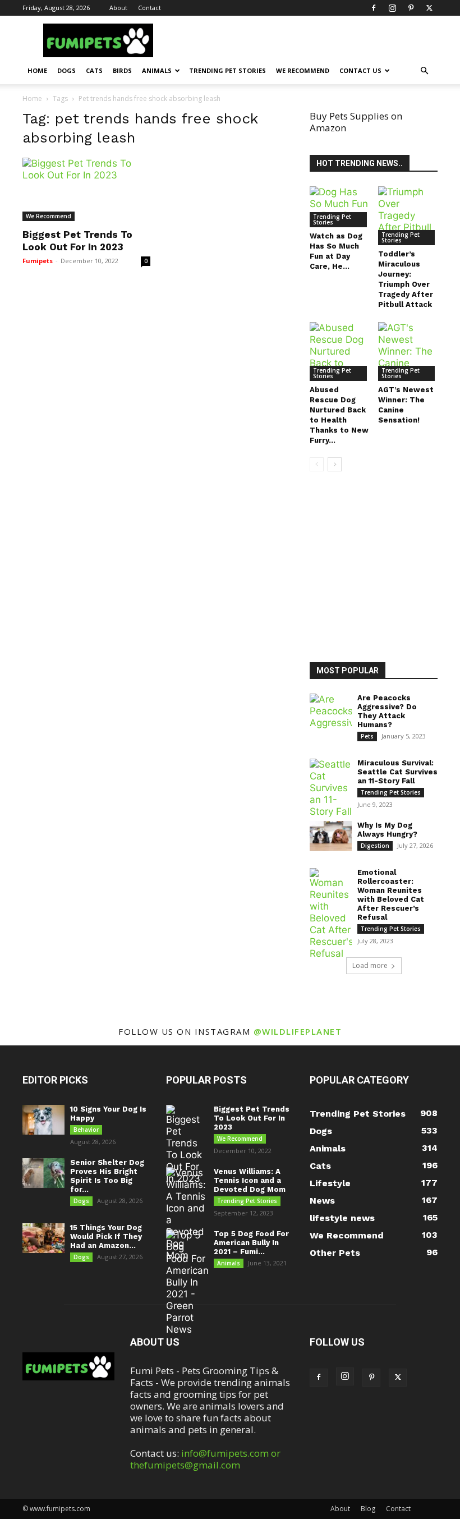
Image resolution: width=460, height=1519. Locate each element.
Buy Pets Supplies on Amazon (356, 121)
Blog (368, 1508)
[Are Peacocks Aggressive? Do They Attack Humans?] (331, 711)
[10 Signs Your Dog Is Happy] (43, 1120)
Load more (370, 965)
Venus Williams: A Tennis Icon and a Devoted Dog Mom (250, 1180)
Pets (367, 736)
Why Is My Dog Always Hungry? (387, 829)
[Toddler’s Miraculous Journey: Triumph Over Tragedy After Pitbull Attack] (408, 215)
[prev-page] (317, 464)
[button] (424, 70)
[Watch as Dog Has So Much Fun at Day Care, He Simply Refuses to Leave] (340, 206)
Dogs (66, 70)
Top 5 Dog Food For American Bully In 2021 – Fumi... (251, 1242)
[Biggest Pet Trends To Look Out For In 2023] (86, 189)
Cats (94, 70)
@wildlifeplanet (298, 1031)
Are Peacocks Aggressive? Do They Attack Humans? (387, 711)
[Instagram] (392, 8)
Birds (122, 70)
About (118, 7)
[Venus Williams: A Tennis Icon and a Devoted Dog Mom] (187, 1214)
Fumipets (37, 260)
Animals (157, 70)
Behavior (86, 1129)
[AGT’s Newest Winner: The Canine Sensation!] (408, 351)
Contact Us (360, 70)
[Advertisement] (385, 568)
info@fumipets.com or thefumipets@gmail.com (205, 1459)
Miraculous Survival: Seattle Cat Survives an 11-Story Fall (397, 772)
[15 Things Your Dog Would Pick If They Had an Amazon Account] (43, 1238)
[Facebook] (373, 8)
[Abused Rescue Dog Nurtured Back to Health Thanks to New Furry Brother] (340, 351)
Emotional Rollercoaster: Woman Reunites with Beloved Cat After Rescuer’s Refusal (390, 894)
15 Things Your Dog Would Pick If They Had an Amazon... (106, 1236)
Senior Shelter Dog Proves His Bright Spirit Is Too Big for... (107, 1176)
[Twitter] (429, 8)
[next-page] (335, 464)
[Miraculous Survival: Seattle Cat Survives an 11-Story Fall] (331, 788)
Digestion (375, 846)
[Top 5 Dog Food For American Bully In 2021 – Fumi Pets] (187, 1282)
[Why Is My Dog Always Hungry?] (331, 836)
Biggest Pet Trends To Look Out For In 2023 (251, 1118)
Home (37, 70)
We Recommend (302, 70)
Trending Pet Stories (227, 70)
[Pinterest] (410, 8)
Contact (149, 7)
